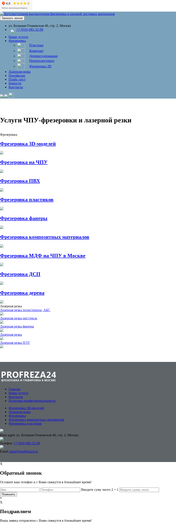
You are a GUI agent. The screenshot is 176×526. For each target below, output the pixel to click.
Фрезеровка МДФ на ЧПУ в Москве (42, 255)
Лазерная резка (19, 71)
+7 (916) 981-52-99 (29, 29)
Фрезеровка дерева (22, 293)
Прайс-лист (17, 79)
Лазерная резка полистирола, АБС (25, 310)
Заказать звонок (12, 18)
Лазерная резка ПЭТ (15, 343)
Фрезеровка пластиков (26, 199)
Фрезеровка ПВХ (20, 181)
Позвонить (8, 494)
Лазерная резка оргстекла (18, 318)
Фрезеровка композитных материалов (44, 237)
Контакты (16, 87)
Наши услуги (18, 37)
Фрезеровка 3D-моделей (28, 143)
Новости (15, 83)
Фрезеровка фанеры (23, 218)
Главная (14, 389)
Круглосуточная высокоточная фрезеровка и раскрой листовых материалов (59, 14)
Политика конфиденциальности (32, 401)
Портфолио (17, 75)
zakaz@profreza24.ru (23, 451)
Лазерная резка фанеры (17, 326)
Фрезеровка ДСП (20, 274)
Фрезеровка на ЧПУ (24, 162)
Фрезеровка (17, 41)
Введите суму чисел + (99, 489)
